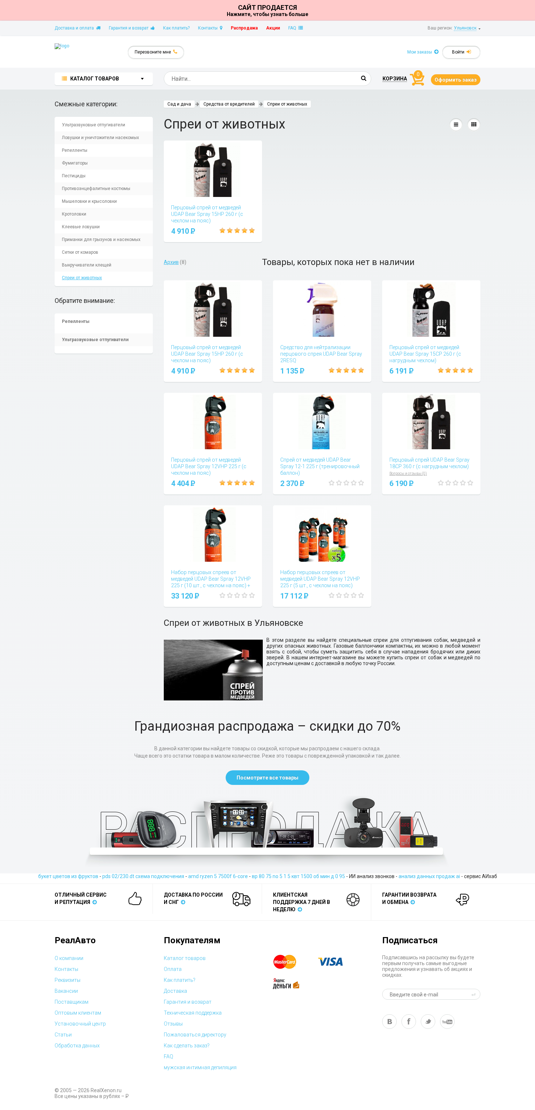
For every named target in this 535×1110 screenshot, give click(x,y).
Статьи (63, 1035)
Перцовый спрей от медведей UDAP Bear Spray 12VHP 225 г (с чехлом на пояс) (208, 466)
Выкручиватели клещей (86, 265)
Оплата (173, 969)
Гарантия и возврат (130, 28)
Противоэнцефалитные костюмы (96, 188)
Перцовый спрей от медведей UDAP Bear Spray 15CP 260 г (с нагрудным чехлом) (425, 353)
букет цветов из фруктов (68, 876)
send (474, 994)
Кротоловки (74, 214)
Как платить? (176, 28)
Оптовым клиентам (78, 1013)
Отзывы (173, 1024)
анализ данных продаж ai (429, 876)
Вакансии (66, 991)
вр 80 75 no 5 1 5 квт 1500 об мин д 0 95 (298, 876)
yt (447, 1021)
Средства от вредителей (229, 104)
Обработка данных (77, 1045)
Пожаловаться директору (195, 1035)
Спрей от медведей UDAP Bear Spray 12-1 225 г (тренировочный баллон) (320, 466)
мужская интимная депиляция (200, 1067)
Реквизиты (67, 980)
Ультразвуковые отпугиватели (93, 124)
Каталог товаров (185, 958)
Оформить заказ (456, 80)
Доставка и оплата (75, 28)
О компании (69, 958)
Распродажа (244, 28)
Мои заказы (420, 52)
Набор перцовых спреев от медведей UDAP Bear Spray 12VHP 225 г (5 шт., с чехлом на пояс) (320, 578)
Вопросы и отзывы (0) (408, 473)
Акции (273, 28)
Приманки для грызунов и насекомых (101, 239)
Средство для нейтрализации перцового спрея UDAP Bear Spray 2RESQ (321, 353)
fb (408, 1021)
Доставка (175, 991)
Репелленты (74, 150)
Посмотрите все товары (267, 778)
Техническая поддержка (193, 1013)
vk (389, 1021)
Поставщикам (71, 1002)
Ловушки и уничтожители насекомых (100, 137)
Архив (171, 262)
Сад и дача (179, 104)
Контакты (209, 28)
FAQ (293, 28)
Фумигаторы (75, 163)
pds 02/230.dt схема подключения (143, 876)
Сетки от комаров (80, 252)
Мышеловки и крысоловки (89, 201)
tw (428, 1021)
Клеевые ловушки (81, 226)
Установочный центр (80, 1024)
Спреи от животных (82, 277)
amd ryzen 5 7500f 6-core (218, 876)
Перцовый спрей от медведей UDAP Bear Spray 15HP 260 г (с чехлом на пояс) (207, 214)
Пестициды (74, 175)
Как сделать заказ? (187, 1045)
